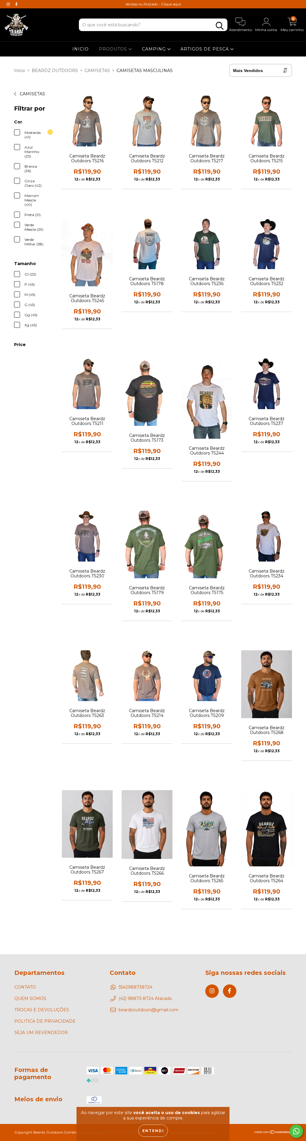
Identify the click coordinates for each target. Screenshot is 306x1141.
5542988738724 (135, 987)
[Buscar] (220, 26)
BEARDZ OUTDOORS (55, 70)
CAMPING (154, 49)
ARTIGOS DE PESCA (205, 49)
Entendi (153, 1130)
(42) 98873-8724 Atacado (145, 998)
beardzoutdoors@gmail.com (148, 1009)
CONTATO (25, 987)
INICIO (80, 49)
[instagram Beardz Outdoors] (8, 4)
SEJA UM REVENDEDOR (41, 1032)
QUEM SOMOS (30, 998)
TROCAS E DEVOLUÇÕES (41, 1009)
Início (19, 70)
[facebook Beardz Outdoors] (16, 4)
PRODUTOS (113, 49)
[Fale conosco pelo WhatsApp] (296, 1131)
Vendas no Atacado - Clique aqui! (153, 4)
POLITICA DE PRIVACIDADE (45, 1021)
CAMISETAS (97, 70)
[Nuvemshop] (273, 1133)
